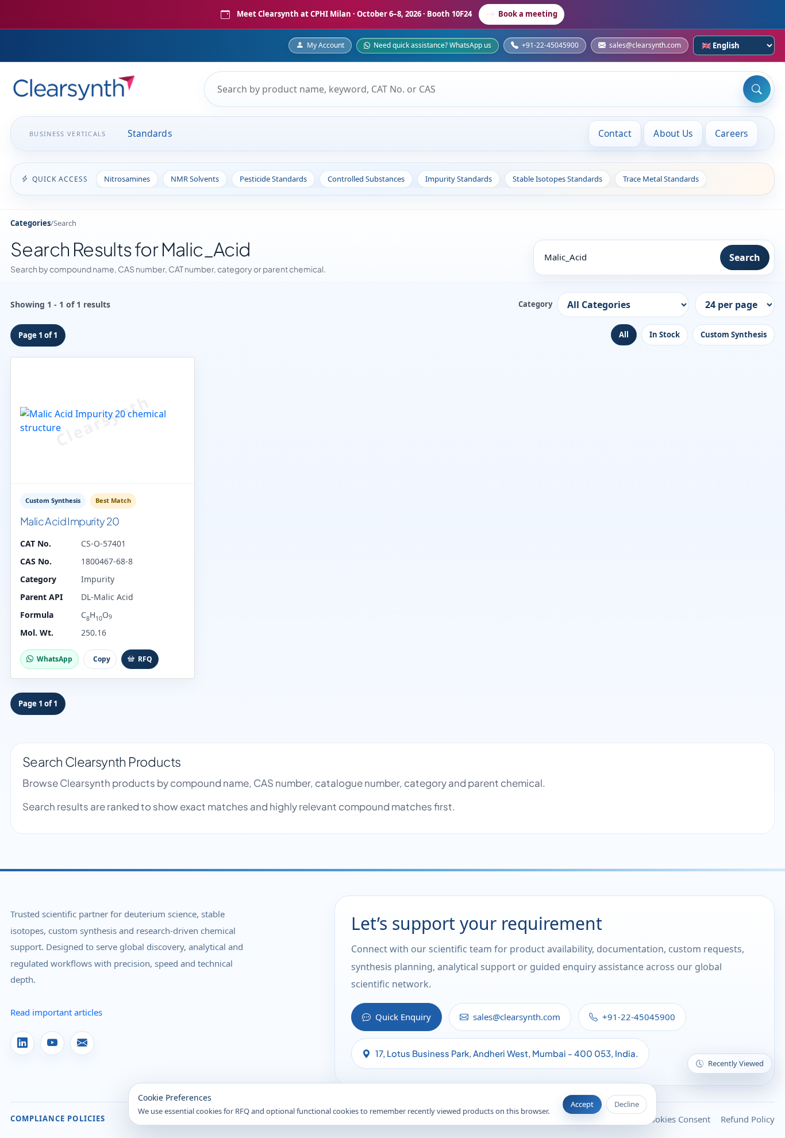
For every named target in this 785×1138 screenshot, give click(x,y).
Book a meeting (527, 14)
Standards (150, 133)
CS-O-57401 (103, 543)
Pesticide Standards (273, 179)
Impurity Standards (458, 179)
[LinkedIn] (22, 1043)
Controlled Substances (366, 179)
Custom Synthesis (734, 334)
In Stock (664, 334)
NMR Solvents (195, 179)
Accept (582, 1104)
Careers (731, 133)
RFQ (145, 659)
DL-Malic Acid (107, 596)
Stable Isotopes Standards (557, 179)
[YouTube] (52, 1043)
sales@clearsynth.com (645, 45)
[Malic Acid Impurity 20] (102, 420)
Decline (626, 1104)
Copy (101, 659)
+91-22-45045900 (550, 45)
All (624, 334)
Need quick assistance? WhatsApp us (432, 45)
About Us (673, 133)
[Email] (82, 1043)
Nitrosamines (127, 179)
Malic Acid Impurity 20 (70, 521)
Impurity (97, 579)
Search (744, 257)
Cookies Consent (677, 1119)
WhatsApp (54, 659)
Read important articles (56, 1012)
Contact (615, 133)
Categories (30, 223)
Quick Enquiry (403, 1016)
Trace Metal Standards (661, 179)
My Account (325, 45)
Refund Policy (748, 1119)
